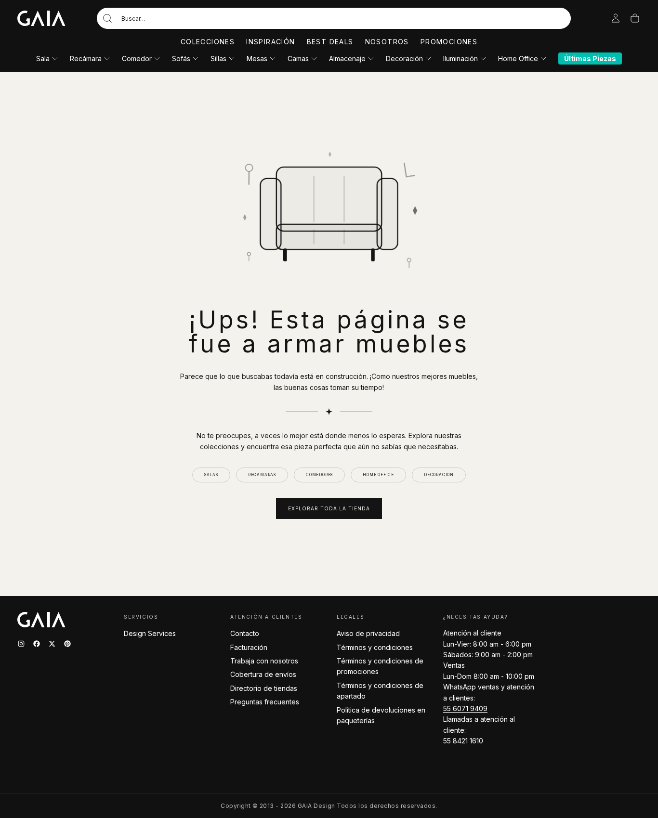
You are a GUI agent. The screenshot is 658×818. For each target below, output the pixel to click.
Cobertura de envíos (263, 674)
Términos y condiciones (375, 647)
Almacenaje (347, 58)
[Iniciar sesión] (615, 18)
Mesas (257, 58)
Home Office (518, 58)
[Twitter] (52, 643)
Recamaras (262, 474)
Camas (298, 58)
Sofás (181, 58)
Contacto (244, 633)
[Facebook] (36, 643)
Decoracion (439, 474)
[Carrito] (635, 18)
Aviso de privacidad (368, 633)
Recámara (86, 58)
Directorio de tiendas (263, 688)
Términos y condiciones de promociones (380, 666)
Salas (211, 474)
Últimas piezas (590, 58)
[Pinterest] (67, 643)
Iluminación (460, 58)
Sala (43, 58)
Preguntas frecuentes (264, 702)
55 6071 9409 (465, 708)
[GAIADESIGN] (41, 18)
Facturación (248, 647)
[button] (334, 18)
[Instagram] (21, 643)
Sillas (218, 58)
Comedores (319, 474)
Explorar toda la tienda (329, 508)
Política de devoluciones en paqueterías (381, 715)
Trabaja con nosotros (264, 661)
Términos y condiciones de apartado (380, 690)
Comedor (137, 58)
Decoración (404, 58)
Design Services (150, 633)
